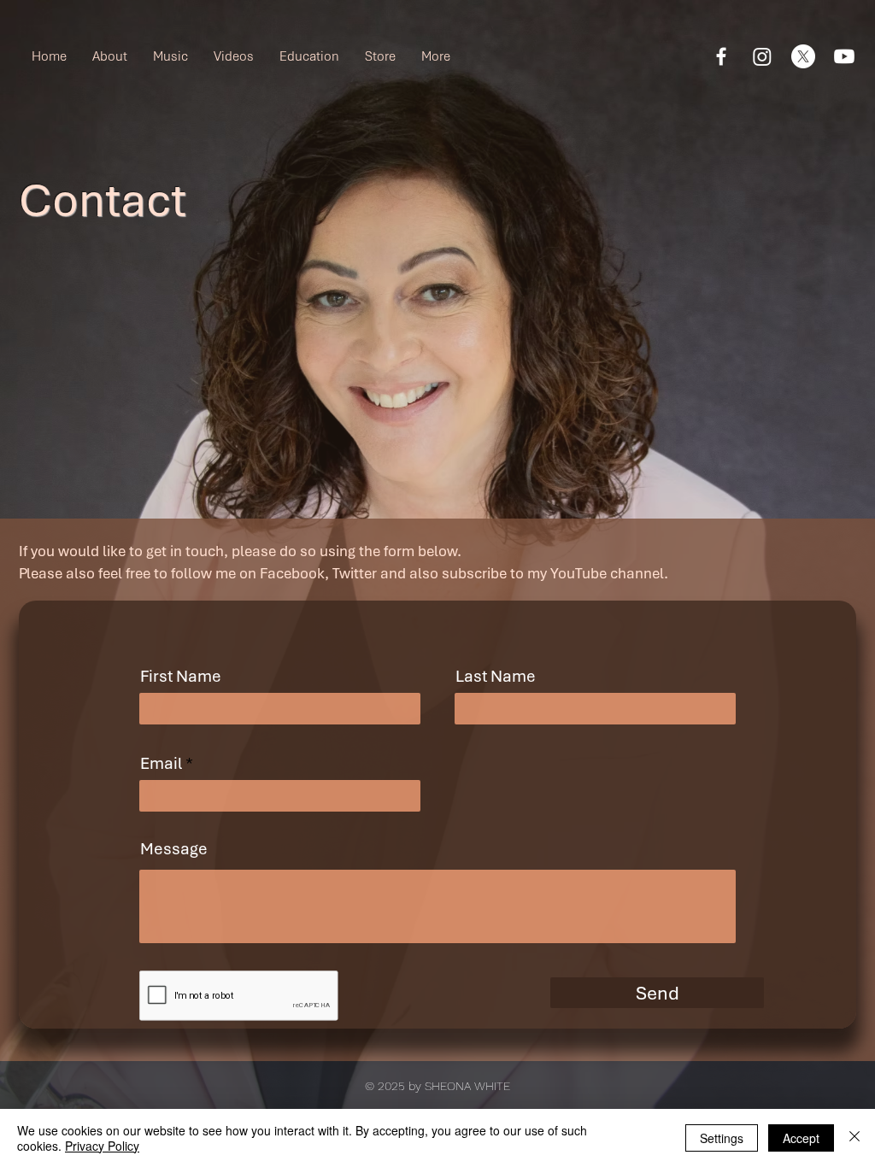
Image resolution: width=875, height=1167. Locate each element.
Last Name (495, 676)
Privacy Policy (102, 1145)
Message (174, 849)
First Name (180, 676)
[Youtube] (844, 56)
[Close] (854, 1138)
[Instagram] (762, 56)
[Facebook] (721, 56)
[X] (803, 56)
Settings (721, 1137)
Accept (801, 1137)
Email (161, 763)
